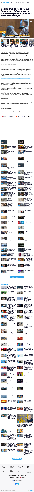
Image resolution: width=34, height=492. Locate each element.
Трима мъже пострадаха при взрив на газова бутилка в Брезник (28, 338)
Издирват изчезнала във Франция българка (28, 177)
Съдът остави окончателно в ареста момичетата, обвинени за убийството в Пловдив (28, 227)
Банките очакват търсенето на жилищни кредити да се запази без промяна (28, 293)
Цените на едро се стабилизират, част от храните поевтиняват (28, 317)
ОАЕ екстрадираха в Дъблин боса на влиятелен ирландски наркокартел (11, 265)
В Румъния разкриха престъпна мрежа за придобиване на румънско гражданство (28, 255)
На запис (22, 2)
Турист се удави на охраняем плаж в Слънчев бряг (11, 396)
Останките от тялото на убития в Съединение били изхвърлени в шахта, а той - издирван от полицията (11, 172)
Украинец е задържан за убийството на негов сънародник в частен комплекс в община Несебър (11, 272)
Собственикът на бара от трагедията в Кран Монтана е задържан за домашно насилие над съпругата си (28, 382)
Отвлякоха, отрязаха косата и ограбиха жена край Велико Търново (11, 211)
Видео (3, 471)
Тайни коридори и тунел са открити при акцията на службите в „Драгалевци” (11, 146)
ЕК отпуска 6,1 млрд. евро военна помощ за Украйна (11, 408)
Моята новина (4, 470)
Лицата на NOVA (12, 468)
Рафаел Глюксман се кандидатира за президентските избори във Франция (28, 374)
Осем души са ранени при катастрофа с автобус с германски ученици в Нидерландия (12, 306)
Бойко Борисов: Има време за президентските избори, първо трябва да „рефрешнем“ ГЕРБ (28, 362)
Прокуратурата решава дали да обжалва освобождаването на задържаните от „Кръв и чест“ (28, 183)
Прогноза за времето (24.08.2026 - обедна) (28, 355)
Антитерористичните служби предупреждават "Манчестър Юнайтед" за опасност (12, 375)
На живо (27, 2)
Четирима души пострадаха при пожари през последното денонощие (27, 445)
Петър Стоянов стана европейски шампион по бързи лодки (28, 396)
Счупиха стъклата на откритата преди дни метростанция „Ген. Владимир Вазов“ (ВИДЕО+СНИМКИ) (11, 194)
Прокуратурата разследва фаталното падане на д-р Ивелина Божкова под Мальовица (28, 300)
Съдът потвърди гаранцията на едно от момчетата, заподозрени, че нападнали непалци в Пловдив (11, 166)
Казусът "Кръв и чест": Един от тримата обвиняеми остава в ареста (28, 189)
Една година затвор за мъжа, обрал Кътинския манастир (28, 245)
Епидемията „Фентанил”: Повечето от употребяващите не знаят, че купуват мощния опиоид (28, 272)
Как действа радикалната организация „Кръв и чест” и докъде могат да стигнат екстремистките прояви (11, 183)
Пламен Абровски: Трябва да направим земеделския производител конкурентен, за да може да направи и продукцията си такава (11, 438)
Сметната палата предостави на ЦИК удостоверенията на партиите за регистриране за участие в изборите (28, 410)
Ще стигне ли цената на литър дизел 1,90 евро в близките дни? (12, 430)
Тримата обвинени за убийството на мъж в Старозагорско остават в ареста (28, 194)
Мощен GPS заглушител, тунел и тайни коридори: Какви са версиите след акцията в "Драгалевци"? (28, 452)
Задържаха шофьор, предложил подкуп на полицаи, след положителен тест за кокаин (28, 266)
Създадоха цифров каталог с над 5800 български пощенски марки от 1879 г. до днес (11, 356)
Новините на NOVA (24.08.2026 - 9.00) (28, 430)
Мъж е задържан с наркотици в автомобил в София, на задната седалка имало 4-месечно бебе (28, 233)
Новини (11, 2)
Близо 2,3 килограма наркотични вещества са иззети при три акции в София (28, 200)
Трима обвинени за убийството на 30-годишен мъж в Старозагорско (10, 205)
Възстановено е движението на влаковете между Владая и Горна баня (28, 388)
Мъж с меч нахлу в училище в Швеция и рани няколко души (11, 151)
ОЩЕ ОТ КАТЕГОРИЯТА (17, 277)
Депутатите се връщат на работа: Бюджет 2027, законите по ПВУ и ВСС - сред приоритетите (11, 318)
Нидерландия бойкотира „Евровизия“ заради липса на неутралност (11, 350)
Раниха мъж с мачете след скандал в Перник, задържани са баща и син (12, 345)
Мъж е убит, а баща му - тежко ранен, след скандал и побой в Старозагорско (28, 222)
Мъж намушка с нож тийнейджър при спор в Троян (11, 142)
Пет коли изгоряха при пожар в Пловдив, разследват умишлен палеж (12, 324)
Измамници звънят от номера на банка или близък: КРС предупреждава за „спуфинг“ (28, 212)
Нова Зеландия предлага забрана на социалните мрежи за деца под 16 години (12, 445)
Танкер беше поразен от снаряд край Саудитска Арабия (12, 287)
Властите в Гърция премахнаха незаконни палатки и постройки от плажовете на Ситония (28, 332)
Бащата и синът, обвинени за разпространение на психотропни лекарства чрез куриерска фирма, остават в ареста (28, 159)
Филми (19, 471)
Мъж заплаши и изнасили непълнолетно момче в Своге (28, 249)
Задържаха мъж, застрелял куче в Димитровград (10, 199)
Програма (17, 2)
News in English (29, 472)
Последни (3, 467)
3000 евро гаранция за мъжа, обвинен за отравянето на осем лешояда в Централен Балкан (12, 331)
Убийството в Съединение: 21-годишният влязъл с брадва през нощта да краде (11, 159)
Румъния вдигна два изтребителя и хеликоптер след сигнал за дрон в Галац (11, 381)
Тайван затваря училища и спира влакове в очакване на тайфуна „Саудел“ (28, 436)
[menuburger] (1, 2)
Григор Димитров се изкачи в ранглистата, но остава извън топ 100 (12, 299)
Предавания (20, 468)
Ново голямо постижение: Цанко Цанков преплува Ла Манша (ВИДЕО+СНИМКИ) (11, 416)
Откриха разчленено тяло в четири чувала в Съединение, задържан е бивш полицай (11, 178)
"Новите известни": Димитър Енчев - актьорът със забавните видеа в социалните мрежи (25, 425)
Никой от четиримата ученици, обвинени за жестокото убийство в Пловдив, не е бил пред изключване (28, 239)
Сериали (19, 470)
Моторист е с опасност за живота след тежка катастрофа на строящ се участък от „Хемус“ (28, 325)
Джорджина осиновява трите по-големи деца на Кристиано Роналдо (28, 368)
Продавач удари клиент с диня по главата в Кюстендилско (11, 293)
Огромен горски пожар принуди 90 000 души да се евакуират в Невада (28, 402)
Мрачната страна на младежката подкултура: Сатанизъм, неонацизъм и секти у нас (28, 147)
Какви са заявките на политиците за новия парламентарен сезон (28, 345)
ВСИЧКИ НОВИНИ (17, 458)
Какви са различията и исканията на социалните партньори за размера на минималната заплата (11, 390)
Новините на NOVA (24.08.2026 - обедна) (11, 361)
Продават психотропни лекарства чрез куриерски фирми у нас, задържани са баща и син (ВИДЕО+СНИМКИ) (28, 172)
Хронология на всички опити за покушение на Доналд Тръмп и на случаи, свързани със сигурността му (11, 233)
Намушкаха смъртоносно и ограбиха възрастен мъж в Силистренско (11, 222)
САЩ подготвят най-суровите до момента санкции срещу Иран (12, 312)
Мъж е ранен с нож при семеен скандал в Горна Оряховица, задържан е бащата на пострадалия (28, 165)
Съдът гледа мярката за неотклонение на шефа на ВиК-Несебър (11, 188)
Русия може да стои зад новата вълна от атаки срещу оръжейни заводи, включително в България (12, 403)
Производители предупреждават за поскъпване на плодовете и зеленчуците (11, 368)
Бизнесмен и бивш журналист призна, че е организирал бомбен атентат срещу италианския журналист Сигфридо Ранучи (11, 239)
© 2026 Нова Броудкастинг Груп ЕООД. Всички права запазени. (8, 490)
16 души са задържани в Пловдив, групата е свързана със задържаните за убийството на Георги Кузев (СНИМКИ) (28, 205)
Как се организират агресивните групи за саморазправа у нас (11, 249)
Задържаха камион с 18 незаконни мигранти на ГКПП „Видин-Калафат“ (11, 227)
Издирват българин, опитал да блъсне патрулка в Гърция (10, 254)
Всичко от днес (4, 468)
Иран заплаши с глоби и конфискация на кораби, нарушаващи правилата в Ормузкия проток (12, 339)
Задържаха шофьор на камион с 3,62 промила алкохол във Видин (28, 142)
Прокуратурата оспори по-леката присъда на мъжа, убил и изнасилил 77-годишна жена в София (28, 217)
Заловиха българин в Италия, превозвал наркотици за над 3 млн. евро (28, 306)
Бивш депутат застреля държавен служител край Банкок (11, 259)
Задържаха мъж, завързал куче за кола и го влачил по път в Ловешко (11, 217)
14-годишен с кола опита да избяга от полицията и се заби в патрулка (11, 245)
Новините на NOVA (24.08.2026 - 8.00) (11, 450)
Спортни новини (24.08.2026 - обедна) (28, 349)
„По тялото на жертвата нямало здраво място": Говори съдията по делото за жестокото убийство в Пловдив (28, 260)
